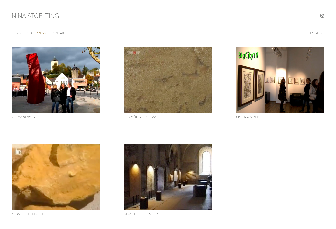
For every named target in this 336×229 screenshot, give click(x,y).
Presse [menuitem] (42, 33)
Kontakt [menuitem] (58, 33)
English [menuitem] (317, 33)
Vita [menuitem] (29, 33)
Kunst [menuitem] (17, 33)
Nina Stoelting (35, 15)
